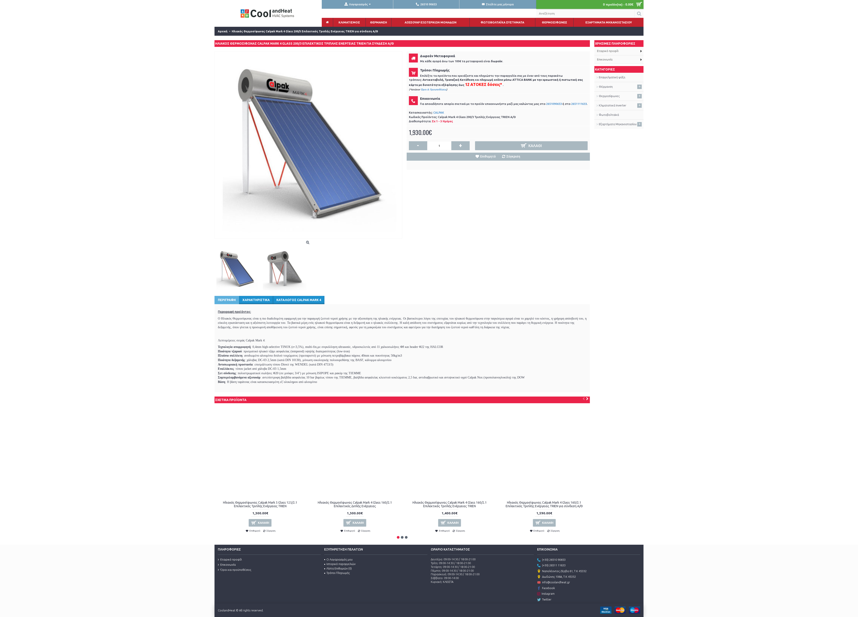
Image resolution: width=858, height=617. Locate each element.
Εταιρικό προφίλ (231, 559)
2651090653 (554, 103)
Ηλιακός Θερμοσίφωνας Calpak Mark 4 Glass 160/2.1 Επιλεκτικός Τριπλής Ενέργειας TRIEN (449, 504)
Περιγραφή (227, 300)
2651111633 (579, 103)
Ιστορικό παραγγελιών (340, 563)
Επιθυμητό (488, 156)
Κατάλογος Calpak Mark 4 (298, 300)
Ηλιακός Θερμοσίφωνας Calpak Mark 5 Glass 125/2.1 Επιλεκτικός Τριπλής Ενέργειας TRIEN (260, 504)
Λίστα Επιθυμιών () (339, 568)
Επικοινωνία (228, 564)
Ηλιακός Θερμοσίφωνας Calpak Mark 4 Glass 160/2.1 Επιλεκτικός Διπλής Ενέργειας (355, 504)
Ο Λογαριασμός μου (339, 559)
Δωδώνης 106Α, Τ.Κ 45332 (559, 576)
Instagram (548, 593)
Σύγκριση (513, 156)
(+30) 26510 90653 (554, 559)
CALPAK (438, 112)
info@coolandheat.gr (556, 582)
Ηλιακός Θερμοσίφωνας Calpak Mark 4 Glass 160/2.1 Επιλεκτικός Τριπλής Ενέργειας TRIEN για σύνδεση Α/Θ (544, 504)
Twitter (546, 599)
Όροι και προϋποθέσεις (235, 569)
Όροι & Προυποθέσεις (433, 89)
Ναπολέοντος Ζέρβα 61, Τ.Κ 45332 (564, 571)
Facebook (548, 588)
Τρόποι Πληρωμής (338, 572)
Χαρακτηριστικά (256, 300)
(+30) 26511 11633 (554, 565)
